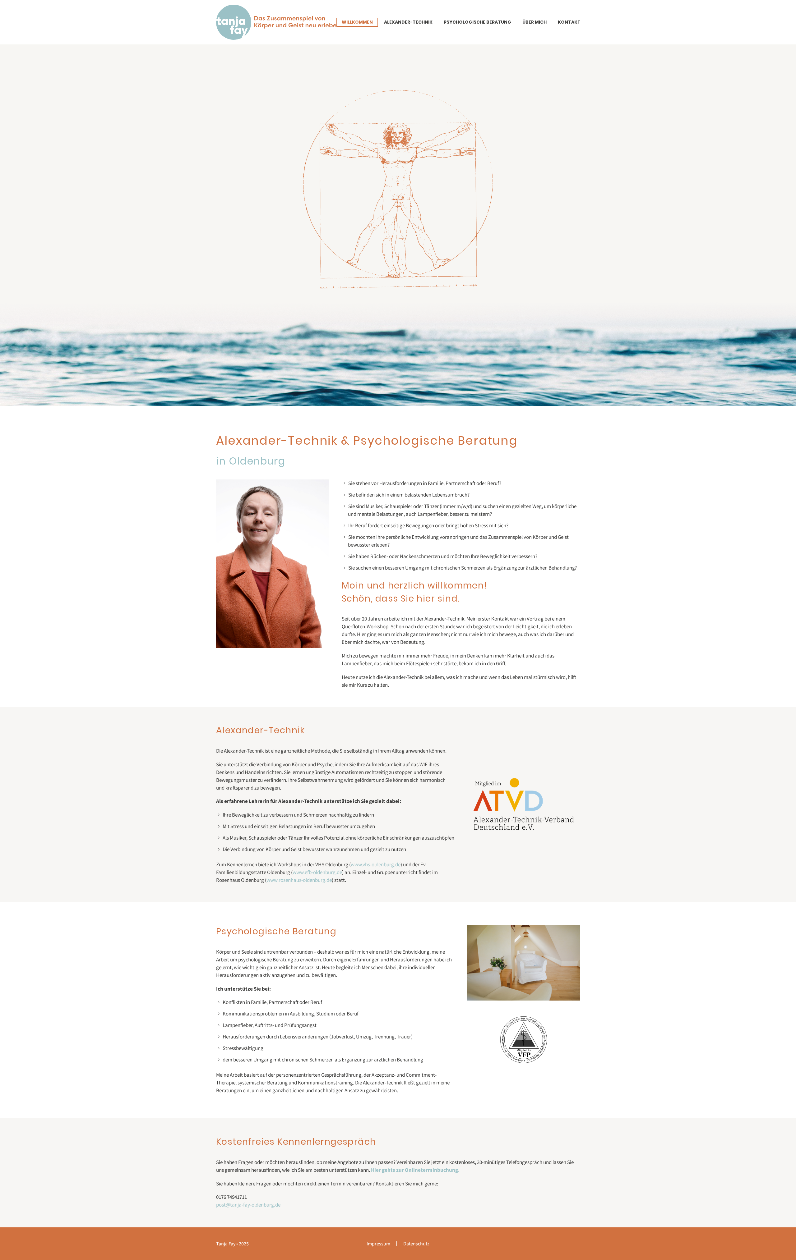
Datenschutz (416, 1243)
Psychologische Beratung (477, 22)
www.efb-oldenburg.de (317, 872)
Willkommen (357, 22)
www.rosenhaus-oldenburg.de (299, 880)
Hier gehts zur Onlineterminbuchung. (415, 1169)
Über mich (534, 22)
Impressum (378, 1243)
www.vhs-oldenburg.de (375, 864)
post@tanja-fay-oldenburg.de (248, 1204)
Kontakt (569, 22)
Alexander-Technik (408, 22)
